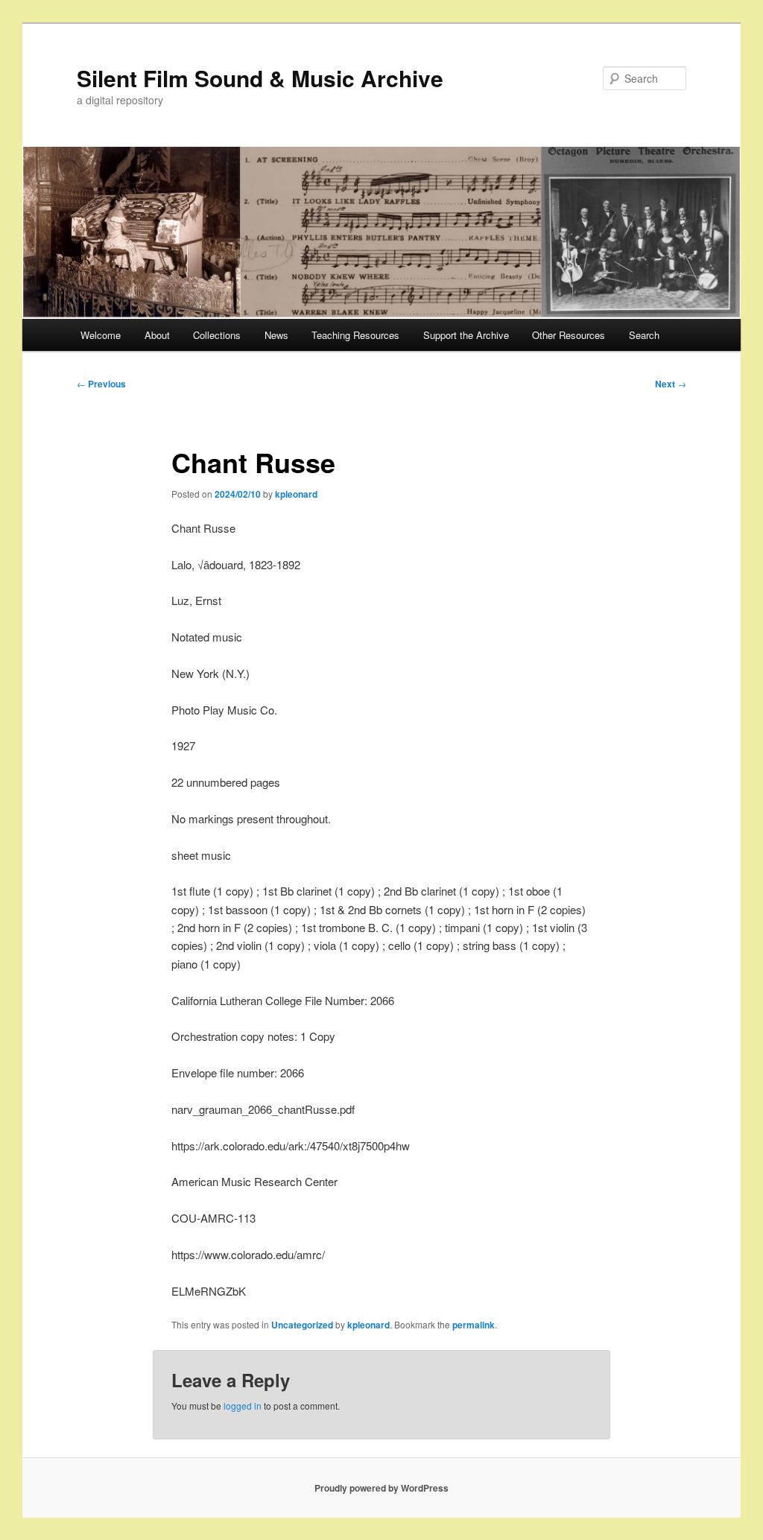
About (157, 335)
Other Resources (568, 335)
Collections (217, 335)
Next (670, 383)
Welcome (100, 335)
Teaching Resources (355, 335)
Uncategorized (302, 1324)
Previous (101, 383)
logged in (243, 1405)
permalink (473, 1324)
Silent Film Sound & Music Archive (260, 78)
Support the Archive (466, 335)
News (276, 335)
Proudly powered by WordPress (381, 1488)
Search (644, 335)
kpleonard (296, 494)
